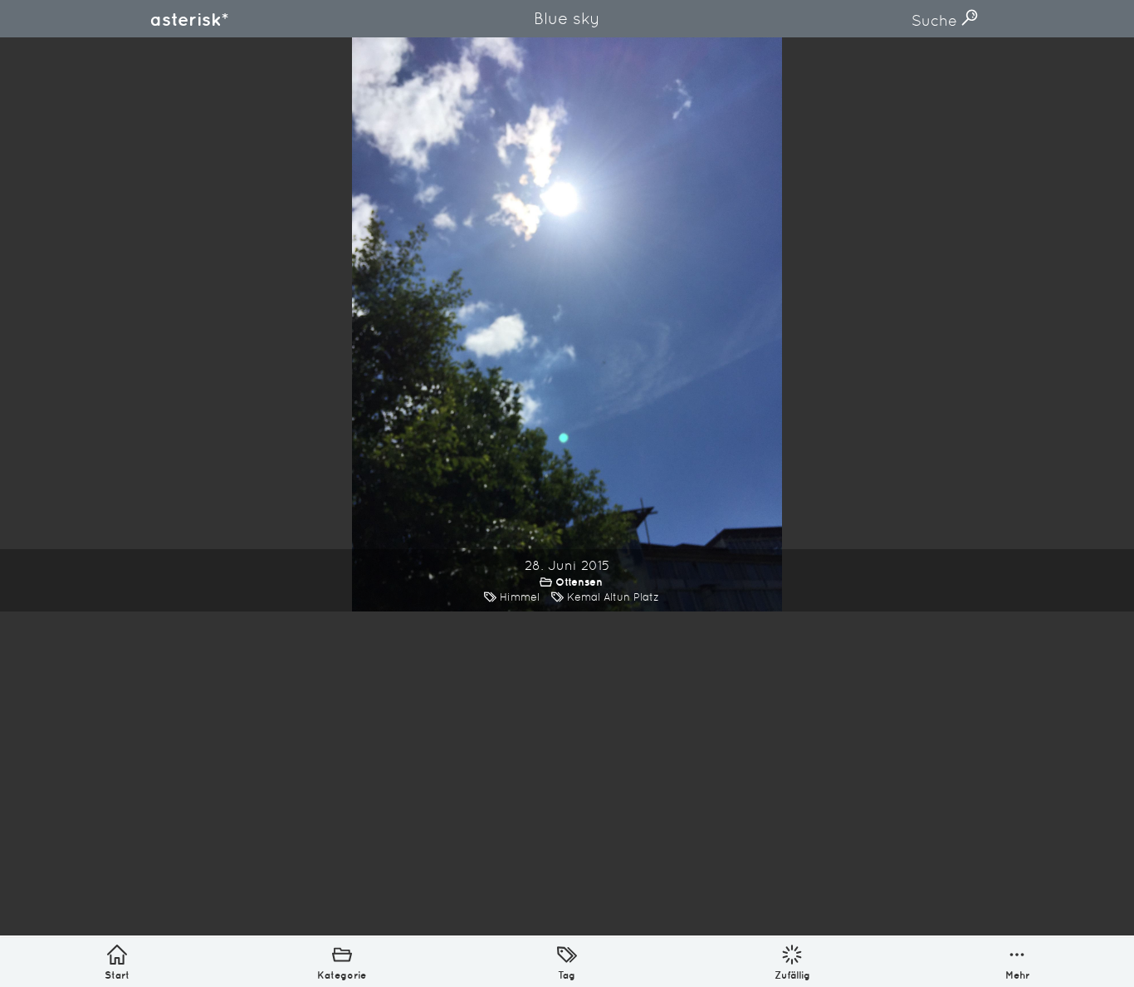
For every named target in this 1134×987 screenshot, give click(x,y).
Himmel (520, 597)
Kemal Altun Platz (613, 597)
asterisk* (189, 19)
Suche (936, 20)
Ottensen (579, 582)
